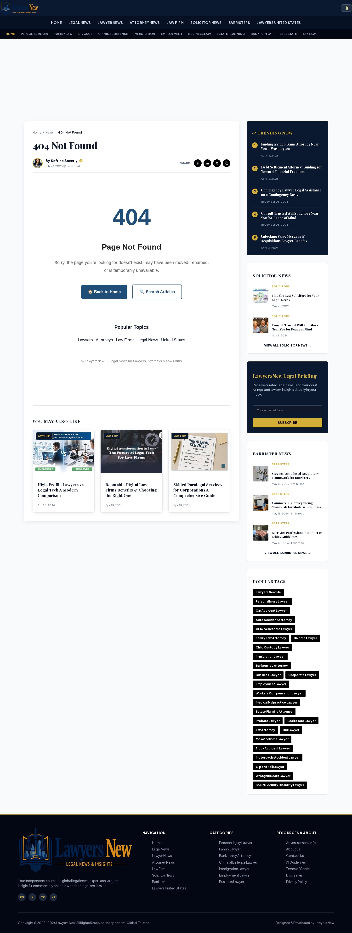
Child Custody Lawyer (272, 647)
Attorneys (104, 340)
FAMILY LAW (63, 34)
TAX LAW (309, 34)
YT (53, 897)
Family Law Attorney (271, 638)
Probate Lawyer (268, 721)
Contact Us (295, 856)
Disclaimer (294, 875)
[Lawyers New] (19, 8)
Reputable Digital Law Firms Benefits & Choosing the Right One (131, 490)
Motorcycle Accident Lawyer (278, 757)
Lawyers (85, 340)
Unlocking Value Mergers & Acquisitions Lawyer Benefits (284, 238)
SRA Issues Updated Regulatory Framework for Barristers (295, 475)
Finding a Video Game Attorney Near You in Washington (290, 146)
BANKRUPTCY (261, 34)
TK (43, 897)
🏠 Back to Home (104, 292)
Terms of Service (299, 869)
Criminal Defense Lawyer (274, 629)
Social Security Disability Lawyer (280, 785)
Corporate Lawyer (302, 675)
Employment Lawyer (271, 684)
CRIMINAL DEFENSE (113, 34)
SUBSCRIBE (287, 423)
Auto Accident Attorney (274, 620)
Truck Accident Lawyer (273, 748)
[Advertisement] (176, 79)
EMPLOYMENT (171, 34)
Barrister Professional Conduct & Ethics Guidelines (297, 535)
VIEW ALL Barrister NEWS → (287, 553)
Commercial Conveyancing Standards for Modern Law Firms (296, 505)
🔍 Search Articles (157, 292)
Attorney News (145, 23)
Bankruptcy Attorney (272, 665)
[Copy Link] (226, 163)
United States (173, 340)
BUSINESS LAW (199, 34)
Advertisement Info (301, 843)
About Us (293, 849)
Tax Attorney (265, 730)
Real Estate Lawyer (301, 721)
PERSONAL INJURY (35, 34)
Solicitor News (206, 23)
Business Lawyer (268, 675)
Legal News (79, 23)
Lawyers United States (279, 23)
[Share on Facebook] (198, 163)
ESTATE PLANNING (231, 34)
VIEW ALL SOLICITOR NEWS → (287, 345)
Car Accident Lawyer (271, 610)
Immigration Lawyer (270, 656)
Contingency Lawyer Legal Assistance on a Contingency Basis (291, 192)
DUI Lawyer (291, 730)
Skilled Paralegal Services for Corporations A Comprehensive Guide (197, 490)
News (49, 132)
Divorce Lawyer (305, 638)
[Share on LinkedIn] (207, 163)
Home (56, 23)
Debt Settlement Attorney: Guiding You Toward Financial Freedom (291, 169)
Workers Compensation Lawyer (279, 693)
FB (22, 897)
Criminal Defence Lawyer (238, 862)
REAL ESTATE (287, 34)
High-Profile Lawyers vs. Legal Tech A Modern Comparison (61, 490)
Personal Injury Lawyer (272, 601)
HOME (10, 34)
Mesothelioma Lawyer (272, 739)
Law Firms (125, 340)
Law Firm (175, 23)
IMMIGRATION (144, 34)
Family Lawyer (229, 849)
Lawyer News (110, 23)
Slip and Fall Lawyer (270, 767)
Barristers (239, 23)
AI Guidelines (296, 862)
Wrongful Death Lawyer (273, 776)
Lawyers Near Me (268, 592)
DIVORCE (85, 34)
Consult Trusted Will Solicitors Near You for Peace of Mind (290, 215)
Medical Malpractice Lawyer (276, 702)
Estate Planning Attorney (274, 711)
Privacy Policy (296, 882)
